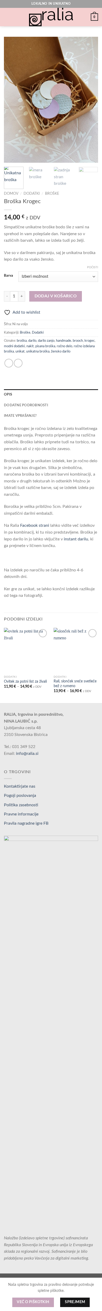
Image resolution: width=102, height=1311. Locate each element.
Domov (11, 194)
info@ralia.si (27, 753)
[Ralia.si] (51, 17)
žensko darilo (60, 351)
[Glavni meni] (7, 16)
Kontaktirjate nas (19, 786)
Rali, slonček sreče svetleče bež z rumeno (75, 684)
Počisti (92, 267)
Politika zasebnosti (21, 805)
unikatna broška (37, 351)
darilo (32, 340)
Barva (8, 275)
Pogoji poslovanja (20, 795)
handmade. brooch (69, 340)
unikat (20, 351)
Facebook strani (34, 525)
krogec (89, 340)
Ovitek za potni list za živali (25, 681)
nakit (30, 346)
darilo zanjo (46, 340)
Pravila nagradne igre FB (26, 823)
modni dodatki (14, 346)
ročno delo (64, 346)
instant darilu (76, 539)
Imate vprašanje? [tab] (20, 415)
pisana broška (45, 346)
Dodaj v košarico (56, 296)
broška (22, 340)
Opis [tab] (8, 394)
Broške (52, 194)
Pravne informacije (21, 814)
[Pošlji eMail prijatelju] (18, 363)
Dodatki (32, 194)
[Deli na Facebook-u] (8, 363)
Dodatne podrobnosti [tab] (26, 405)
